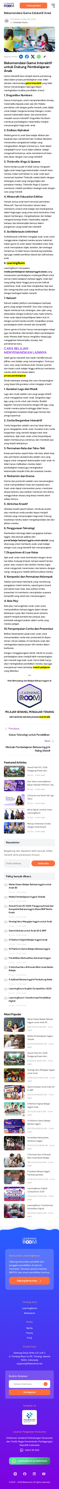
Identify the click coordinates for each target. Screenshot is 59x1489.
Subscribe (43, 863)
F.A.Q (29, 1337)
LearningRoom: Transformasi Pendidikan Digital (30, 999)
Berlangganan (46, 1384)
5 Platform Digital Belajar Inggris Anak (28, 939)
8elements (29, 1313)
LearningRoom (29, 1308)
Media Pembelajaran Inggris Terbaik (27, 896)
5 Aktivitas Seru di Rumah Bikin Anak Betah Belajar (31, 969)
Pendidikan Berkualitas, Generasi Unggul (30, 957)
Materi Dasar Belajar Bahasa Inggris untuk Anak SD (30, 886)
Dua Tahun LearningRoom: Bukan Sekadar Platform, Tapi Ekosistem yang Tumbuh (40, 783)
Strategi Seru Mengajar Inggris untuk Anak (30, 921)
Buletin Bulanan (18, 1376)
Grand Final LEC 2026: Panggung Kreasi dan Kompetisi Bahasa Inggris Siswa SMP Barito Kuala (38, 769)
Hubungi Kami (33, 5)
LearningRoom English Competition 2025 (30, 988)
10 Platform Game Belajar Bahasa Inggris (29, 948)
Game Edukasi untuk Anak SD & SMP (27, 930)
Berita (30, 1328)
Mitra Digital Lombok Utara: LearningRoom (39, 811)
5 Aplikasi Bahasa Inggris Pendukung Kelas (30, 979)
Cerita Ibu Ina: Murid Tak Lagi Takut (40, 797)
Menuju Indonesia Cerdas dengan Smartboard (39, 825)
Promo (29, 1332)
